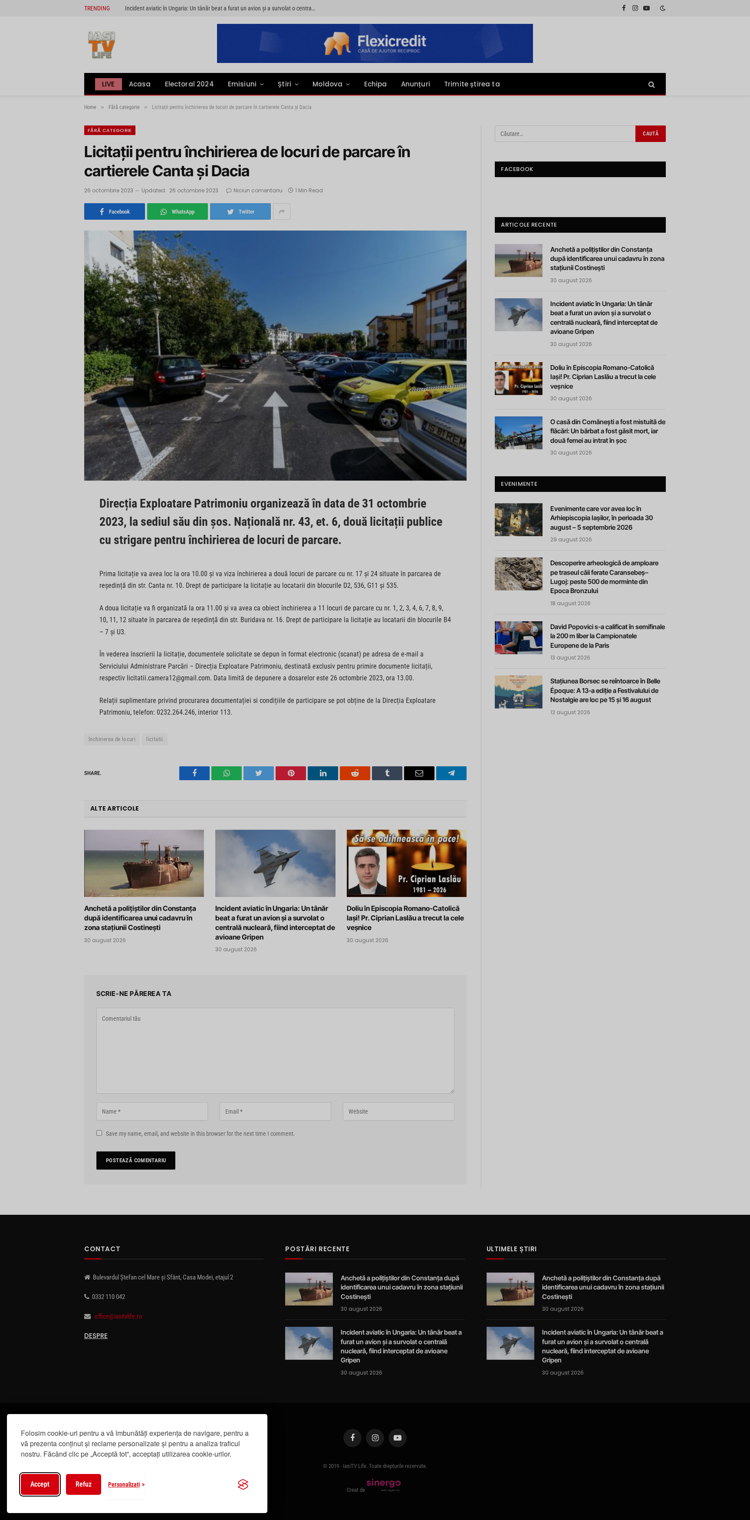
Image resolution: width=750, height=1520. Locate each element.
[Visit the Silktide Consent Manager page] (243, 1484)
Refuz (84, 1484)
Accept (39, 1484)
